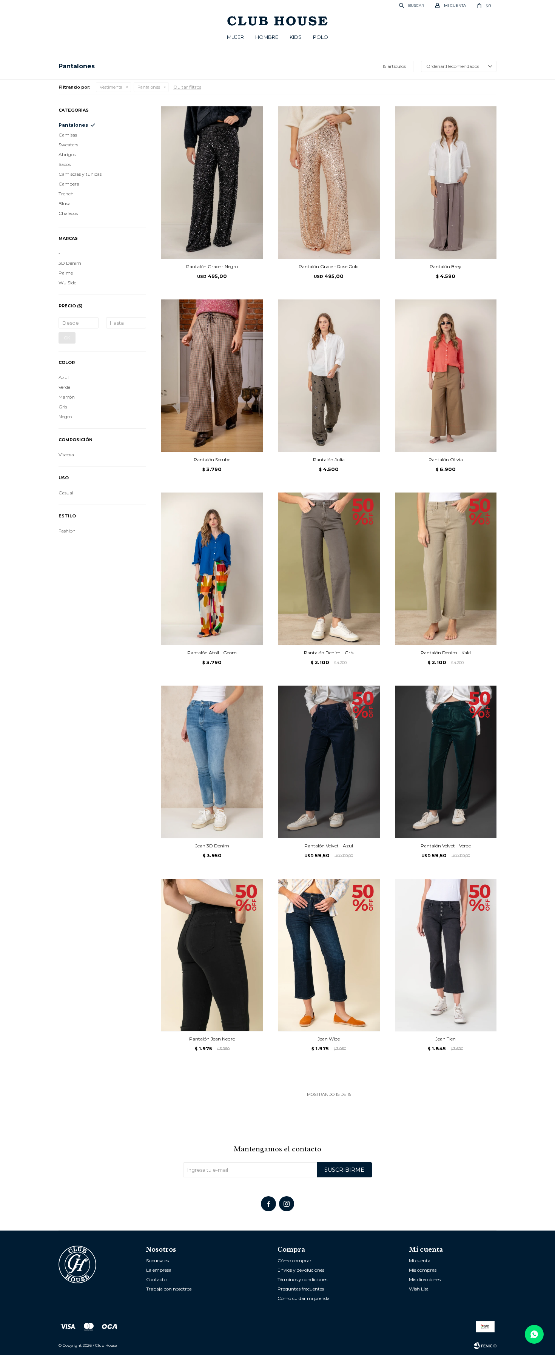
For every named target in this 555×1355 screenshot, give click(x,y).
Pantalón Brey (445, 266)
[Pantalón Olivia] (445, 375)
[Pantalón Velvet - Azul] (328, 762)
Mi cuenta (419, 1260)
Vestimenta (111, 87)
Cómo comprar (294, 1260)
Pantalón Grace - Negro (212, 266)
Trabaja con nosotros (168, 1289)
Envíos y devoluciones (301, 1270)
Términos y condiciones (302, 1279)
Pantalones (148, 87)
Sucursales (157, 1260)
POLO (320, 37)
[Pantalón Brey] (445, 182)
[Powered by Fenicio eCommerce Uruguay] (485, 1345)
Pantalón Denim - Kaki (446, 652)
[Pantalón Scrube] (212, 375)
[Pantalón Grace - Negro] (212, 182)
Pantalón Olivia (446, 459)
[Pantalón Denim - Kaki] (445, 569)
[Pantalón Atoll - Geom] (212, 569)
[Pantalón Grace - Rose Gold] (328, 182)
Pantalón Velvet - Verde (446, 846)
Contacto (156, 1279)
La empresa (158, 1270)
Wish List (419, 1289)
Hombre (266, 37)
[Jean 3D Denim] (212, 762)
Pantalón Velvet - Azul (328, 846)
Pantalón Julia (329, 459)
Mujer (235, 37)
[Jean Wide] (328, 955)
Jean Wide (329, 1039)
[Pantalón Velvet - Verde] (445, 762)
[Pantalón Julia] (328, 375)
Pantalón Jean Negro (212, 1039)
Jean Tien (445, 1039)
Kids (296, 37)
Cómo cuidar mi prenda (304, 1298)
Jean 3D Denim (212, 846)
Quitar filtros (187, 87)
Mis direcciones (425, 1279)
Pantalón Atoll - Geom (212, 652)
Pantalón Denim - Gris (328, 652)
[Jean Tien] (445, 955)
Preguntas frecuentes (301, 1289)
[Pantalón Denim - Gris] (328, 569)
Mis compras (422, 1270)
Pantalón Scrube (212, 459)
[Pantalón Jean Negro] (212, 955)
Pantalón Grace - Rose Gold (329, 266)
